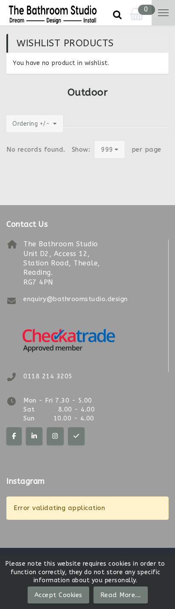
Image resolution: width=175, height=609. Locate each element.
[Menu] (163, 12)
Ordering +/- (31, 123)
